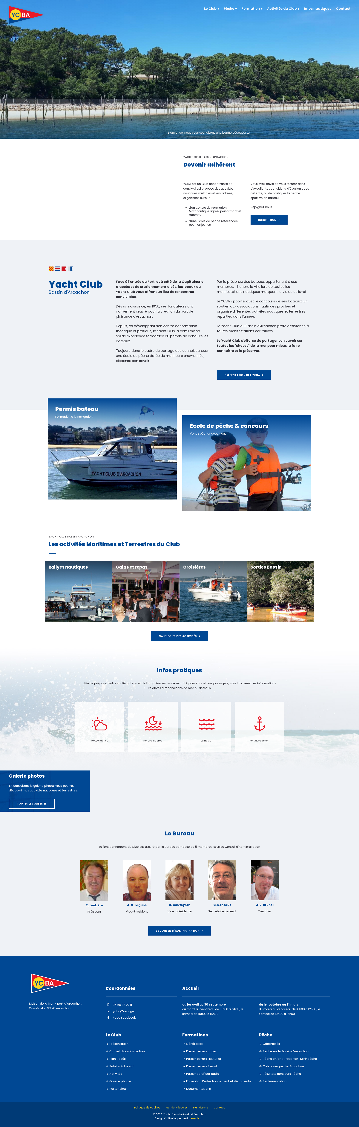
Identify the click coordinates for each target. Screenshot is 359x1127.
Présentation (118, 1043)
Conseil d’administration (127, 1051)
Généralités (194, 1043)
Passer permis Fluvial (201, 1066)
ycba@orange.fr (124, 1011)
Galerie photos (120, 1081)
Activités (115, 1073)
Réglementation (274, 1081)
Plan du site (200, 1107)
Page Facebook (124, 1017)
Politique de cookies (147, 1107)
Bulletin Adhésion (121, 1066)
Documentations (198, 1088)
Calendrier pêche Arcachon (283, 1066)
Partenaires (118, 1088)
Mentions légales (177, 1107)
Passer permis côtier (201, 1051)
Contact (219, 1107)
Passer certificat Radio (202, 1073)
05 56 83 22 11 (122, 1005)
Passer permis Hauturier (203, 1058)
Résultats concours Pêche (282, 1073)
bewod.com (196, 1118)
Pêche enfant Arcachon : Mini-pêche (290, 1058)
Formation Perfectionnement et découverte (218, 1081)
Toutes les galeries (32, 803)
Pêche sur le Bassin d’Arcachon (286, 1051)
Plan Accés (117, 1058)
